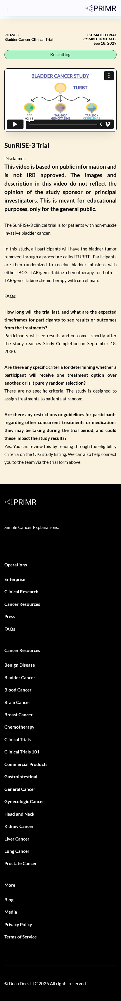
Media (10, 911)
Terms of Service (20, 936)
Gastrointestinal (20, 776)
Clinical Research (21, 591)
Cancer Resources (22, 604)
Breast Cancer (18, 714)
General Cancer (19, 789)
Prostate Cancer (20, 863)
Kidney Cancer (18, 826)
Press (9, 616)
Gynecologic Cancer (24, 801)
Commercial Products (26, 764)
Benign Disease (19, 665)
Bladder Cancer (19, 677)
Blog (9, 899)
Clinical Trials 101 (22, 751)
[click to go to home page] (100, 8)
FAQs (9, 629)
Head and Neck (19, 814)
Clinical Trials (17, 739)
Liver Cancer (16, 838)
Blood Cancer (17, 689)
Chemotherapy (19, 726)
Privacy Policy (18, 924)
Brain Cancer (17, 702)
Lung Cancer (16, 851)
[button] (7, 10)
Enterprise (14, 579)
